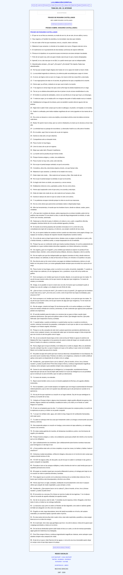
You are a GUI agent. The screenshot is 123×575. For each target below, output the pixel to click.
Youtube (65, 561)
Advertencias (59, 565)
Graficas (61, 24)
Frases (46, 5)
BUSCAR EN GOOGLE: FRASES (61, 547)
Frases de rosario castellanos (43, 32)
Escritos (59, 5)
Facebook (61, 559)
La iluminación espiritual (61, 2)
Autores (52, 5)
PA (32, 5)
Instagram (58, 561)
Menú (79, 5)
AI (35, 5)
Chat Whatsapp (56, 557)
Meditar (74, 5)
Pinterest (68, 559)
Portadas (55, 24)
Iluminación (66, 5)
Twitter (54, 559)
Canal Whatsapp (67, 557)
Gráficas (85, 5)
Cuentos (40, 5)
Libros (66, 565)
